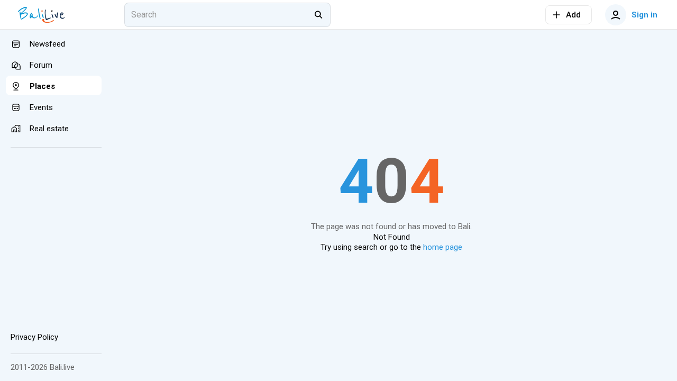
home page (442, 247)
